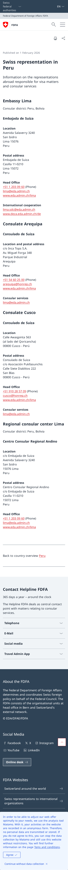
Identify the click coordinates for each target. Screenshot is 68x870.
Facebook (14, 743)
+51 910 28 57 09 (14, 391)
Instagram (46, 743)
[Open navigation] (62, 24)
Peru (42, 556)
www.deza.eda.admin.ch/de (22, 214)
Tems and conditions (47, 847)
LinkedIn (34, 750)
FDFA (14, 25)
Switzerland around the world (25, 789)
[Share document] (63, 38)
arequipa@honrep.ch (17, 284)
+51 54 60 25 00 (13, 280)
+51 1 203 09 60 (13, 187)
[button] (62, 742)
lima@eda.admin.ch (16, 191)
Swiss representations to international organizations (30, 801)
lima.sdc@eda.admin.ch (19, 209)
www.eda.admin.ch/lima (19, 195)
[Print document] (55, 38)
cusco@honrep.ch (15, 396)
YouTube (13, 750)
